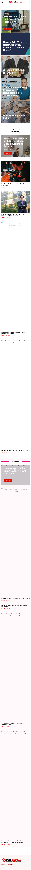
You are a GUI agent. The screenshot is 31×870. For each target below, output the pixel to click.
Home (3, 864)
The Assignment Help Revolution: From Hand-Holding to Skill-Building (15, 91)
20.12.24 (3, 187)
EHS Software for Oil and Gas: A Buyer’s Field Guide (15, 19)
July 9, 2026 (6, 25)
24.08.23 (3, 726)
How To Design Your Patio (14, 117)
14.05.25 (6, 149)
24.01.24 (6, 476)
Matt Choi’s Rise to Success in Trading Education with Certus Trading (12, 215)
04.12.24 (3, 217)
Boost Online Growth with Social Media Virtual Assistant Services (15, 142)
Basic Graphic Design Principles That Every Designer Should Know (13, 333)
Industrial (6, 13)
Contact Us (10, 864)
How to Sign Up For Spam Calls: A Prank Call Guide (15, 471)
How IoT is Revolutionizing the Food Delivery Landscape (14, 606)
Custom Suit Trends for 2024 (14, 71)
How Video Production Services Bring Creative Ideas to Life (14, 184)
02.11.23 (3, 452)
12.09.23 (3, 608)
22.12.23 (3, 335)
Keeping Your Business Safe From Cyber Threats (15, 450)
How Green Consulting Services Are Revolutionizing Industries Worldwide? (12, 841)
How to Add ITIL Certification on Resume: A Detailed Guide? (14, 46)
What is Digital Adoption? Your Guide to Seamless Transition (12, 723)
